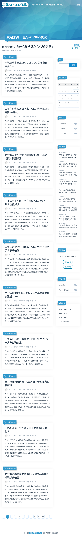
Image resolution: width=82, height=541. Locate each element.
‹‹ (3, 517)
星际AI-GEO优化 (14, 4)
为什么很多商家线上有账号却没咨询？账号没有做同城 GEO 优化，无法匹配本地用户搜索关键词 (68, 175)
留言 (76, 47)
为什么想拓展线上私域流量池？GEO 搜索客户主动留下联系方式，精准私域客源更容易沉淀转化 (68, 183)
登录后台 (68, 262)
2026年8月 (62, 77)
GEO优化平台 (50, 5)
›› (50, 517)
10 (43, 517)
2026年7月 (67, 128)
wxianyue (10, 70)
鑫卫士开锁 (63, 313)
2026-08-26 (19, 70)
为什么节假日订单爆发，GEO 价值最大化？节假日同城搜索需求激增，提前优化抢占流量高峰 (68, 219)
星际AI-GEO (63, 317)
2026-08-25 (19, 347)
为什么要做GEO (38, 5)
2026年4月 (67, 133)
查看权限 (68, 267)
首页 (20, 5)
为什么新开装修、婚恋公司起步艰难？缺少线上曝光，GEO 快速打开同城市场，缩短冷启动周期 (68, 210)
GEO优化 (27, 5)
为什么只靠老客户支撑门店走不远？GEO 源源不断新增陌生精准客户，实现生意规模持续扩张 (68, 236)
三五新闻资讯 (64, 321)
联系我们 (59, 5)
